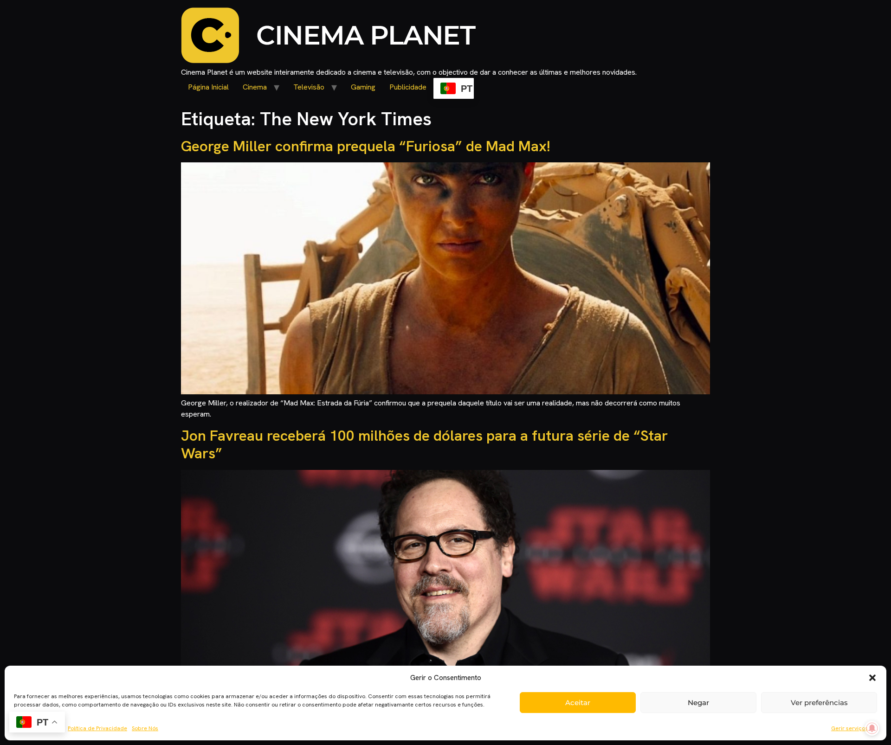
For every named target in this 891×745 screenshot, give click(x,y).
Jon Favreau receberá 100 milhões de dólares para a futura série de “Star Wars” (424, 444)
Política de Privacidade (97, 728)
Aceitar (577, 702)
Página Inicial (208, 87)
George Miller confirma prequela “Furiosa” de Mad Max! (365, 146)
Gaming (363, 87)
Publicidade (407, 87)
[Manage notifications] (872, 728)
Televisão (308, 87)
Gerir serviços (849, 728)
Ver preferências (819, 702)
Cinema (255, 87)
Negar (698, 702)
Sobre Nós (145, 728)
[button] (872, 677)
